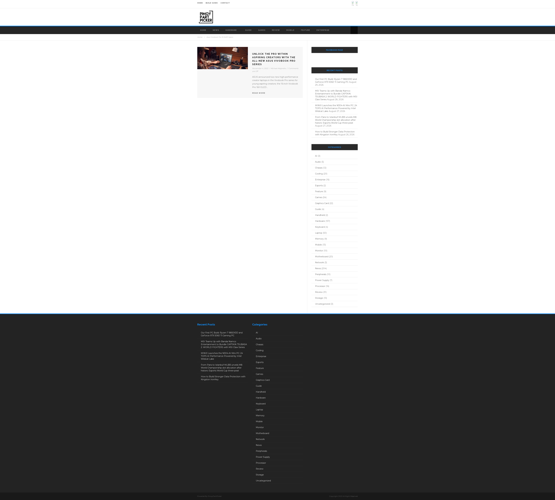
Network (319, 262)
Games (261, 30)
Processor (320, 286)
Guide (248, 30)
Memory (319, 239)
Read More (258, 93)
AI (316, 156)
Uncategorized (322, 304)
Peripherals (320, 274)
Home (203, 30)
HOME (200, 3)
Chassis (318, 167)
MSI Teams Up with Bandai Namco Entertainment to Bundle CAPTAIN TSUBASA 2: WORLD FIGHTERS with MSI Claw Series (224, 344)
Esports (319, 185)
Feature (305, 30)
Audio (318, 162)
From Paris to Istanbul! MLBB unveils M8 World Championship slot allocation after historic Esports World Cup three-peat (336, 120)
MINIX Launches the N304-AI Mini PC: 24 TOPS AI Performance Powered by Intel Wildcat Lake (336, 108)
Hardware (231, 30)
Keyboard (320, 227)
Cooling (319, 173)
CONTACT (225, 3)
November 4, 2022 (260, 68)
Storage (319, 298)
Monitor (319, 250)
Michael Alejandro (278, 68)
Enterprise (323, 30)
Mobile (290, 30)
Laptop (318, 233)
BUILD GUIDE (212, 3)
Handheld (320, 215)
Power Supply (322, 280)
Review (276, 30)
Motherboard (321, 256)
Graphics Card (322, 203)
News (216, 30)
